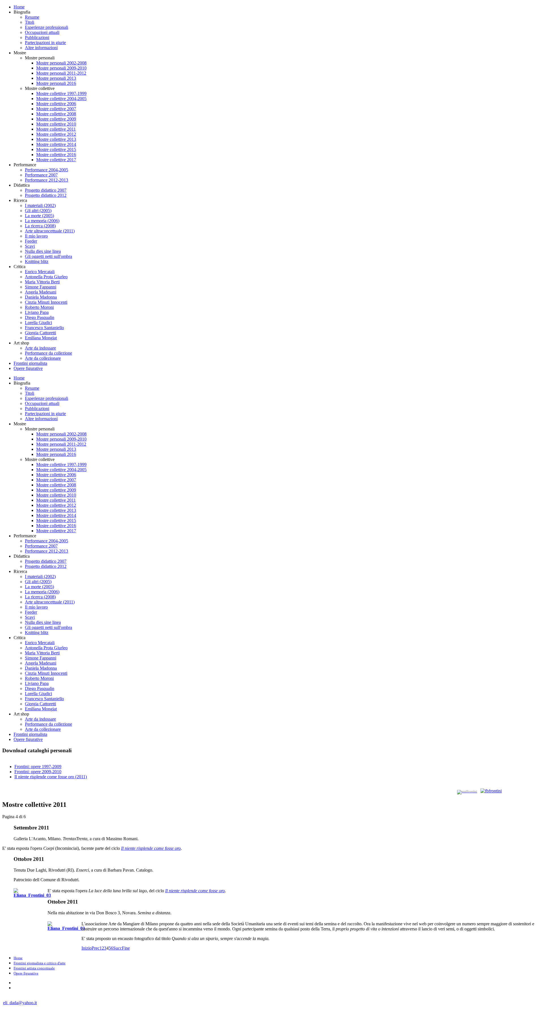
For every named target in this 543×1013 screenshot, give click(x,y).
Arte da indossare (40, 348)
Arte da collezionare (43, 358)
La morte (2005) (39, 215)
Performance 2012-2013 (46, 180)
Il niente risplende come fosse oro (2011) (50, 776)
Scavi (30, 246)
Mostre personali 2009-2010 (61, 68)
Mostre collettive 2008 (56, 113)
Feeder (31, 241)
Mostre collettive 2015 (56, 149)
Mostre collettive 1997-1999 (61, 93)
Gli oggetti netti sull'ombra (48, 256)
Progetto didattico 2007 (45, 190)
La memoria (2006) (42, 220)
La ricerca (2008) (40, 225)
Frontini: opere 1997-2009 (37, 766)
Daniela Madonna (41, 297)
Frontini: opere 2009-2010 (37, 771)
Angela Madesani (40, 292)
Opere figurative (28, 368)
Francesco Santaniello (44, 327)
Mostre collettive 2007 (56, 108)
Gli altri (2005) (38, 210)
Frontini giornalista (30, 363)
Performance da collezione (48, 353)
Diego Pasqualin (39, 317)
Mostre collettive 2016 (56, 154)
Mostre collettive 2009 (56, 119)
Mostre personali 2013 (56, 78)
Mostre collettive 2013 (56, 139)
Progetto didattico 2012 (45, 195)
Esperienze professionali (46, 27)
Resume (32, 17)
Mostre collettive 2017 (56, 159)
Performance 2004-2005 (46, 169)
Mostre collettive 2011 (56, 129)
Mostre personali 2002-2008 (61, 63)
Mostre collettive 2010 (56, 124)
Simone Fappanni (40, 286)
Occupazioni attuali (42, 32)
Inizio (86, 948)
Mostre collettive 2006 (56, 103)
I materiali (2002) (40, 205)
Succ (117, 948)
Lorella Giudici (38, 322)
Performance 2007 (41, 175)
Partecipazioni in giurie (45, 42)
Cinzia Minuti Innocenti (46, 302)
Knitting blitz (36, 261)
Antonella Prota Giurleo (46, 276)
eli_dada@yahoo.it (20, 1002)
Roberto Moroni (39, 307)
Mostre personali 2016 (56, 83)
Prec (96, 948)
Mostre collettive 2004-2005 (61, 98)
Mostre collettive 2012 (56, 134)
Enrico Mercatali (40, 271)
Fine (126, 948)
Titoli (29, 22)
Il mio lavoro (36, 236)
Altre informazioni (41, 47)
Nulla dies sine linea (43, 251)
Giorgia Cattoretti (40, 332)
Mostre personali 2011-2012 (61, 73)
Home (19, 7)
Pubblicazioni (37, 37)
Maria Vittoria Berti (42, 281)
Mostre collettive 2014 (56, 144)
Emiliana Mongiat (41, 337)
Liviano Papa (37, 312)
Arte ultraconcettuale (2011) (50, 231)
